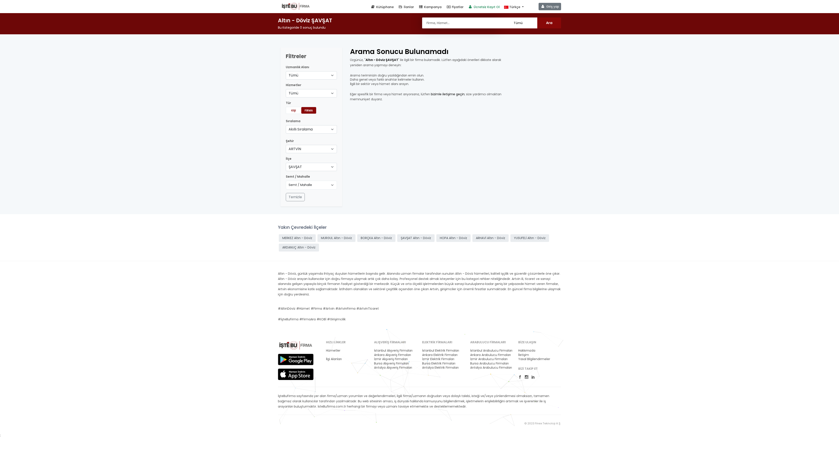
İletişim (523, 355)
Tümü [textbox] (293, 75)
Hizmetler (333, 351)
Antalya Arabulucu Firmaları (491, 368)
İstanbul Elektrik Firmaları (440, 351)
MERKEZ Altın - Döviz (297, 238)
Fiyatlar (457, 7)
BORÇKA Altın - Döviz (376, 238)
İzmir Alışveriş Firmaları (391, 359)
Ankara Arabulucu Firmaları (490, 355)
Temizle (295, 197)
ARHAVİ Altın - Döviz (490, 238)
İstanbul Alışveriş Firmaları (393, 351)
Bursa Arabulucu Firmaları (489, 363)
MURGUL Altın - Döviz (336, 238)
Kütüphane (384, 7)
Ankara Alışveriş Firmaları (392, 355)
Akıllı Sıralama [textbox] (301, 129)
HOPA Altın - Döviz (453, 238)
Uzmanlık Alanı (297, 67)
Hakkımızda (526, 351)
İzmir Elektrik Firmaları (438, 359)
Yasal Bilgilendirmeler (534, 359)
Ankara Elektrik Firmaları (440, 355)
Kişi (293, 110)
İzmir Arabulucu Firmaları (489, 359)
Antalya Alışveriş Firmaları (393, 368)
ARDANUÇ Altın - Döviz (298, 247)
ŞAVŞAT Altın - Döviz (416, 238)
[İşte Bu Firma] (296, 6)
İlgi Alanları (334, 359)
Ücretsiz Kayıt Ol (486, 7)
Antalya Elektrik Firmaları (440, 368)
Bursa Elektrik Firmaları (438, 363)
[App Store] (296, 374)
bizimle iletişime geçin (448, 94)
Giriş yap (552, 6)
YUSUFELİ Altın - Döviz (530, 238)
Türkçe (514, 7)
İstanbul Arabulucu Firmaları (491, 351)
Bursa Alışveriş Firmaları (391, 363)
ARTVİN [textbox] (295, 148)
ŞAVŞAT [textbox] (295, 166)
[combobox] (311, 75)
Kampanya (432, 7)
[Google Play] (296, 359)
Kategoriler (334, 355)
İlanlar (408, 7)
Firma (309, 110)
